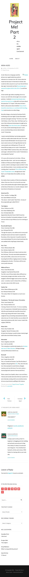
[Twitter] (5, 489)
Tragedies (21, 384)
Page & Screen (6, 70)
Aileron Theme (9, 572)
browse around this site (13, 434)
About (17, 58)
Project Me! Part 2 (16, 29)
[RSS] (2, 492)
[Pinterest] (12, 489)
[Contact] (18, 489)
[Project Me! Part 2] (14, 10)
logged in (10, 473)
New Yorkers (9, 400)
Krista (5, 68)
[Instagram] (9, 489)
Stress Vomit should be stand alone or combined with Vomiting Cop (14, 108)
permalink (10, 386)
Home (11, 58)
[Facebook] (2, 489)
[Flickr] (15, 489)
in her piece (14, 125)
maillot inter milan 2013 (12, 412)
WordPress (20, 572)
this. (17, 363)
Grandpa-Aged (20, 400)
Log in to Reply (11, 420)
